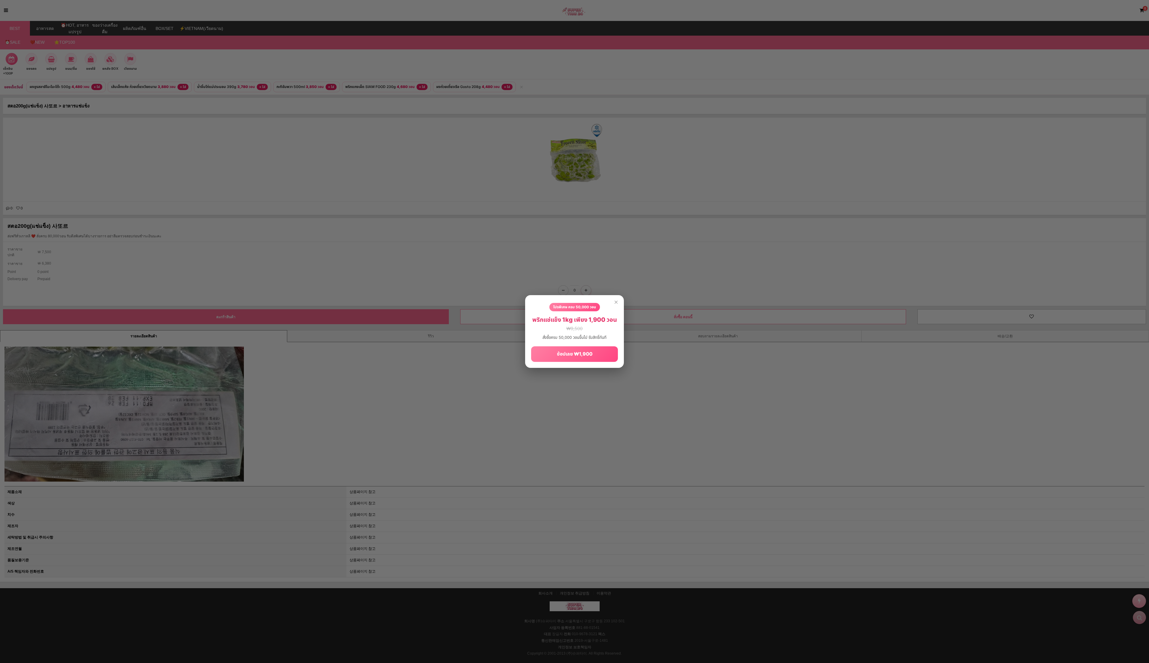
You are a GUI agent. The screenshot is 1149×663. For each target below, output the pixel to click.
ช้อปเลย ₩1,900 (574, 354)
